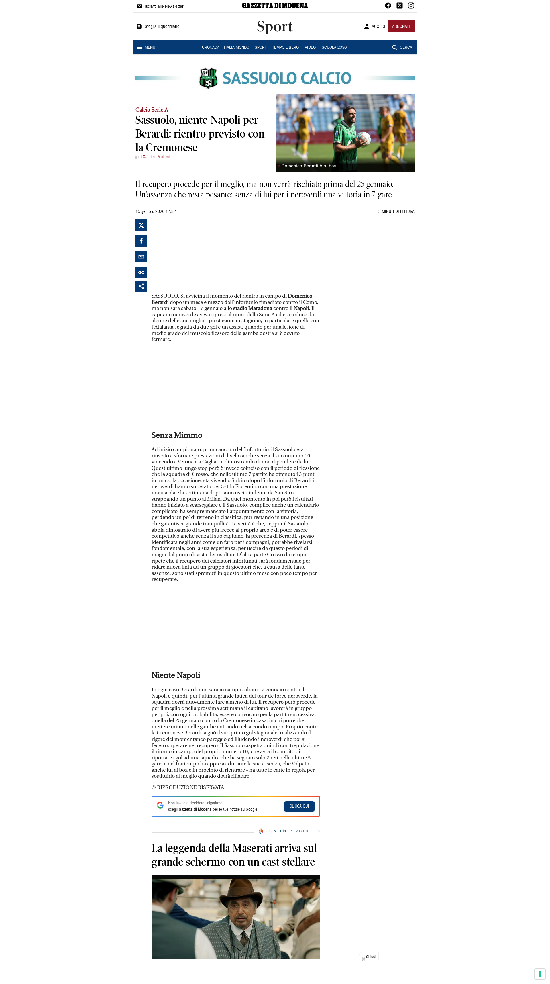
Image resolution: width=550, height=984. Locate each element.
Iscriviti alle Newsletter (164, 7)
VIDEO (310, 48)
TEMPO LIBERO (285, 48)
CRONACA (210, 48)
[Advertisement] (194, 255)
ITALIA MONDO (236, 48)
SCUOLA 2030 (334, 48)
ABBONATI (401, 27)
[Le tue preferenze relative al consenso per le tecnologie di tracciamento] (540, 974)
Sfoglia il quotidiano (162, 27)
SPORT (261, 48)
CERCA (406, 48)
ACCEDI (378, 27)
